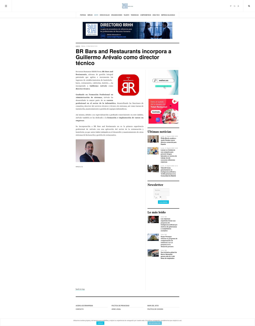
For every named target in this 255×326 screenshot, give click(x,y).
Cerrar (100, 323)
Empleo (90, 15)
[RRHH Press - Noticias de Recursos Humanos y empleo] (127, 6)
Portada (83, 15)
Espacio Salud (105, 15)
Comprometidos (145, 15)
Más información (154, 323)
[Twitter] (230, 6)
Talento (126, 15)
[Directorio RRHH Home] (127, 30)
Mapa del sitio (153, 306)
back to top (80, 289)
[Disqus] (109, 204)
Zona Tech (156, 15)
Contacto (80, 309)
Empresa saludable (168, 15)
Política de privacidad (120, 306)
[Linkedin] (234, 6)
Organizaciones (116, 15)
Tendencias (135, 15)
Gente (96, 15)
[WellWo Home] (163, 82)
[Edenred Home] (163, 111)
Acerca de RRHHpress (84, 306)
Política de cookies (155, 309)
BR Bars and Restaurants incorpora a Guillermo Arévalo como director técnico (123, 57)
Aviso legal (116, 309)
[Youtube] (238, 6)
